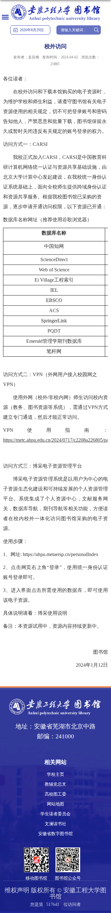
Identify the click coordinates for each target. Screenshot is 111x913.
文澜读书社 (55, 824)
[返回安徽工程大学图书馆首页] (55, 5)
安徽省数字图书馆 (55, 833)
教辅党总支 (55, 784)
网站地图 (55, 804)
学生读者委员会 (55, 814)
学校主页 (55, 774)
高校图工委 (55, 794)
